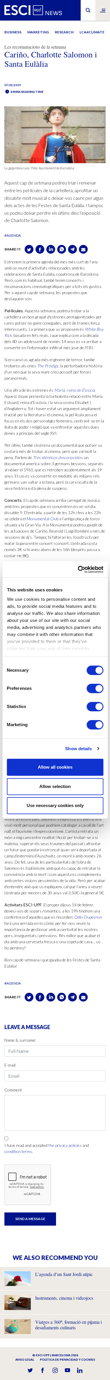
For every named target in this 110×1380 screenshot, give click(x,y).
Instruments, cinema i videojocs (64, 1298)
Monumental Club (42, 518)
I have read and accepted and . (46, 1148)
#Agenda (12, 235)
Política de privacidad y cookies (67, 1359)
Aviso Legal (24, 1359)
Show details (78, 748)
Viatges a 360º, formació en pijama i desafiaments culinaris (68, 1324)
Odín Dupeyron (88, 917)
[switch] (95, 688)
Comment (13, 1089)
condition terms (18, 1151)
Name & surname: (20, 1040)
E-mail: (10, 1064)
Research (64, 32)
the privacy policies (65, 1145)
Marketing (38, 32)
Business (12, 32)
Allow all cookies (55, 767)
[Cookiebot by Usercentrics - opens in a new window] (78, 569)
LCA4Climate (91, 32)
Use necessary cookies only (55, 805)
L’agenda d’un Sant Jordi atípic (64, 1274)
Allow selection (55, 786)
